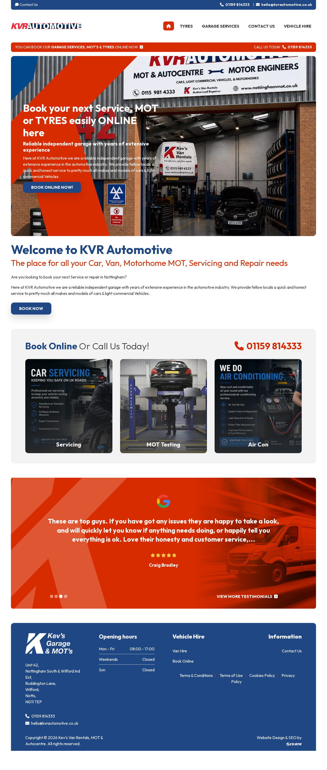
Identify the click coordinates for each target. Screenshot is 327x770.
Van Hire (179, 650)
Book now (31, 308)
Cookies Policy (262, 675)
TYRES (186, 26)
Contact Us (29, 4)
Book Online (183, 661)
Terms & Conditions (196, 675)
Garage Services (220, 26)
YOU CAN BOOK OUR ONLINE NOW (77, 47)
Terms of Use (231, 675)
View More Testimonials (245, 596)
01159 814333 (237, 4)
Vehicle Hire (297, 26)
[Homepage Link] (46, 25)
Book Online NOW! (52, 187)
